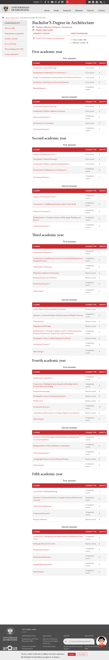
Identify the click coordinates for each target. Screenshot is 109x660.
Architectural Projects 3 (41, 226)
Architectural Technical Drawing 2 (45, 106)
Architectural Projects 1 (41, 129)
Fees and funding (10, 44)
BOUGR (67, 636)
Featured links (29, 630)
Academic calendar (11, 39)
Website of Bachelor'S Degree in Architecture (54, 27)
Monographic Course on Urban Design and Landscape (51, 338)
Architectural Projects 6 (41, 407)
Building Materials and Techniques (45, 278)
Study (56, 11)
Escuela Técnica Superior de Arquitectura (50, 38)
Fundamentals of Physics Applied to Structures (49, 111)
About (47, 11)
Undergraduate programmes (14, 33)
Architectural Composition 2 (43, 378)
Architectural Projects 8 (41, 513)
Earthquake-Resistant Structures (44, 544)
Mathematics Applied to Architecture (46, 273)
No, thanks (82, 654)
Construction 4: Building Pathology (45, 491)
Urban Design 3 (38, 419)
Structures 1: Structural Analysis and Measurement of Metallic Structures (58, 315)
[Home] (15, 9)
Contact (101, 11)
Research (67, 11)
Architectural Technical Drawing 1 (45, 68)
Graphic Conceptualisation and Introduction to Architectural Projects (57, 77)
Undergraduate (14, 18)
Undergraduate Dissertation (42, 564)
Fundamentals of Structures (42, 267)
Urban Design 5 (38, 572)
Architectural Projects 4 (41, 284)
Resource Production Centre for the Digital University (50, 641)
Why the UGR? (10, 28)
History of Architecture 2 (42, 211)
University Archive (49, 646)
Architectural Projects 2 (41, 177)
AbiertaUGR (89, 636)
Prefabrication (38, 401)
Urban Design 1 (38, 291)
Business (79, 11)
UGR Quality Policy (29, 636)
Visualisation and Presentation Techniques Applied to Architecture (56, 413)
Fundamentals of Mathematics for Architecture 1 (50, 73)
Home (3, 18)
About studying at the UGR (14, 49)
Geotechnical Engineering (42, 506)
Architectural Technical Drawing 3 (45, 159)
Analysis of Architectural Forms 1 (44, 154)
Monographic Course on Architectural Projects (49, 396)
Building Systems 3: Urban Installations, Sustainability (51, 446)
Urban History (38, 321)
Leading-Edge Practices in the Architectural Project (50, 459)
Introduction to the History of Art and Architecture (51, 82)
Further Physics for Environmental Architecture (49, 309)
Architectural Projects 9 (41, 550)
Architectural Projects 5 (41, 344)
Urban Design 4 (38, 465)
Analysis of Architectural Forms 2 (44, 197)
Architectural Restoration (42, 557)
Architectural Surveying (41, 391)
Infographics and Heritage (42, 326)
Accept (72, 654)
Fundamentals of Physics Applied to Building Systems (51, 164)
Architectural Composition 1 (43, 252)
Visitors (90, 11)
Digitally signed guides (44, 30)
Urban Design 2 (38, 352)
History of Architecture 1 (42, 117)
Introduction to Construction (43, 123)
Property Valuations (40, 519)
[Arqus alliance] (10, 649)
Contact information (12, 54)
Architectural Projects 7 (41, 453)
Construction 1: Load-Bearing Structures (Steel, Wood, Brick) (54, 204)
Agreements (47, 636)
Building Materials (39, 88)
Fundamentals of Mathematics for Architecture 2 (50, 170)
